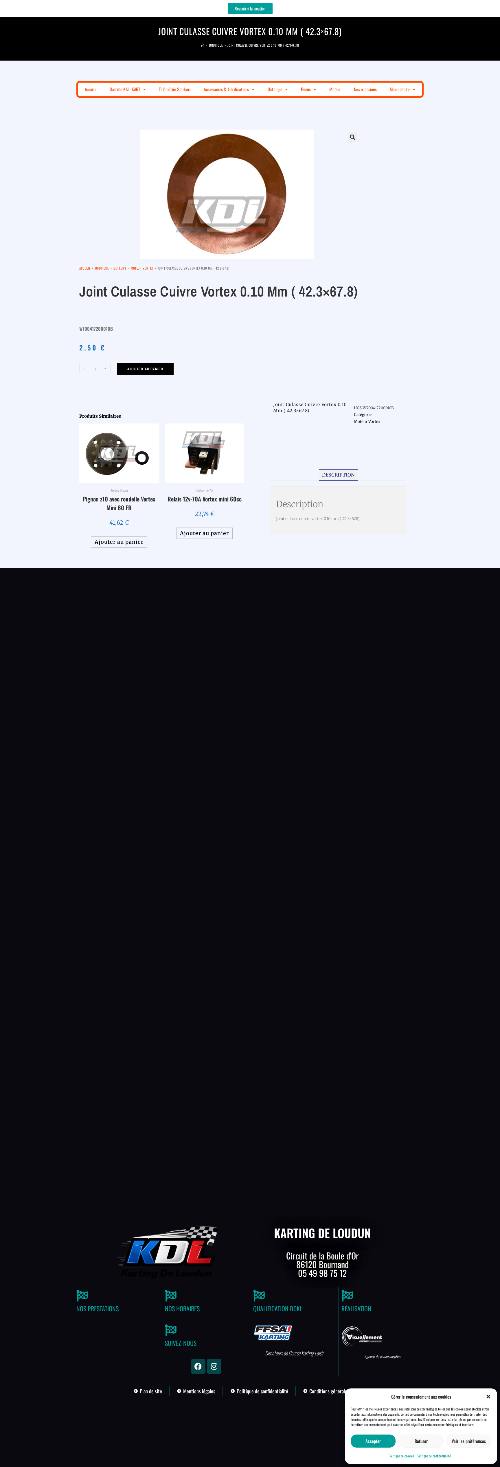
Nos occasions (365, 89)
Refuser (421, 1441)
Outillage (275, 89)
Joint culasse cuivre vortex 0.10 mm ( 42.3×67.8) (263, 45)
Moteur (335, 89)
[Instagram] (214, 1366)
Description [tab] (338, 475)
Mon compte (400, 89)
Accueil (91, 89)
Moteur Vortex (142, 268)
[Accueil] (203, 45)
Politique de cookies (401, 1455)
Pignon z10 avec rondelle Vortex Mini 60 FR (119, 503)
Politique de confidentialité (434, 1455)
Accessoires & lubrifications (226, 89)
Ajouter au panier (145, 369)
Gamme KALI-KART (125, 89)
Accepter (373, 1441)
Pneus (305, 89)
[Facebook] (198, 1366)
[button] (488, 1396)
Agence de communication (382, 1356)
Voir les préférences (469, 1441)
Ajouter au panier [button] (119, 542)
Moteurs (119, 268)
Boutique (102, 268)
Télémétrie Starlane (174, 89)
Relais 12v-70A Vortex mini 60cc (205, 499)
